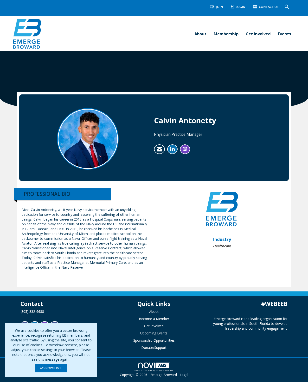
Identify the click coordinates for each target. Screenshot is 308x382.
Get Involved (258, 34)
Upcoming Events (153, 333)
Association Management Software (154, 370)
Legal (184, 374)
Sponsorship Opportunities (154, 340)
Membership (226, 34)
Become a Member (154, 318)
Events (284, 34)
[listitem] (159, 149)
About (200, 34)
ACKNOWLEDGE (51, 368)
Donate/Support (154, 347)
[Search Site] (287, 7)
